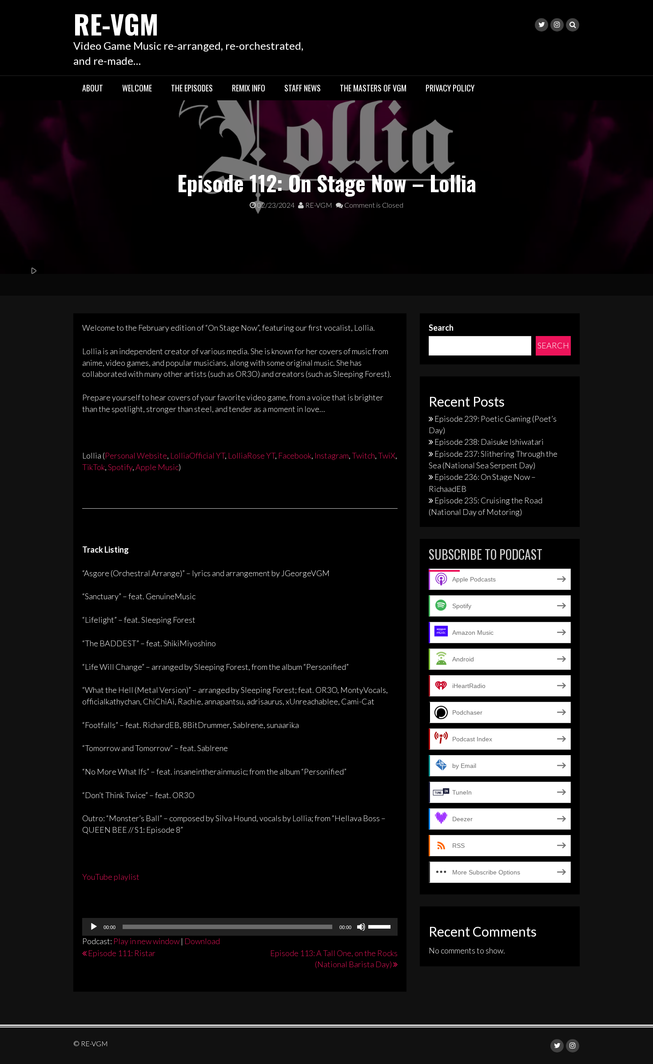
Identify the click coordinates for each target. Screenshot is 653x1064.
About (92, 88)
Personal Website (136, 455)
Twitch (363, 455)
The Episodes (192, 88)
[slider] (380, 926)
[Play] (93, 926)
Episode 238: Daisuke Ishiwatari (489, 442)
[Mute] (361, 926)
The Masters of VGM (373, 88)
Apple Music (157, 467)
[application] (240, 927)
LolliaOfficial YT (197, 455)
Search (441, 327)
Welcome (137, 88)
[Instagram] (557, 25)
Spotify (120, 467)
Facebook (294, 455)
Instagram (332, 455)
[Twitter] (541, 25)
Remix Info (248, 88)
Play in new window (146, 941)
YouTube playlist (110, 877)
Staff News (302, 88)
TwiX (386, 455)
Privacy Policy (450, 88)
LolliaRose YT (251, 455)
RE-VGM (116, 23)
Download (202, 941)
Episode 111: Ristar (121, 953)
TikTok (93, 467)
